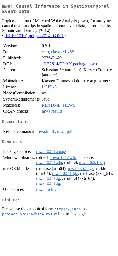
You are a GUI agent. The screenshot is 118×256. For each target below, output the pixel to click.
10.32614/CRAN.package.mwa (69, 64)
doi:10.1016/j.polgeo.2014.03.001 (34, 35)
